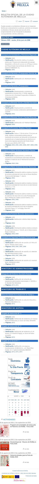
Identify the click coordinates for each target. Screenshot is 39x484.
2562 (17, 199)
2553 (13, 124)
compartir (35, 21)
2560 (6, 147)
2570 (13, 264)
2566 (24, 246)
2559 (35, 145)
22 (25, 409)
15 (25, 407)
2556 (24, 145)
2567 (17, 255)
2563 (17, 234)
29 (25, 412)
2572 (13, 322)
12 (15, 407)
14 (21, 407)
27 (18, 412)
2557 (28, 145)
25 (12, 412)
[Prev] (8, 396)
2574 (20, 352)
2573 (17, 352)
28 (21, 412)
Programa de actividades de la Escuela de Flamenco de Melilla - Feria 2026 (23, 425)
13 (18, 407)
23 (28, 409)
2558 (32, 145)
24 (9, 412)
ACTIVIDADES (9, 420)
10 (9, 407)
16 (28, 407)
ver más (27, 432)
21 (21, 409)
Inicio (3, 11)
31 (9, 414)
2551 (13, 69)
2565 (20, 246)
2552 (13, 99)
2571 (17, 285)
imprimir (27, 21)
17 (9, 409)
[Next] (29, 396)
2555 (20, 145)
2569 (24, 255)
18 (12, 409)
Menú (36, 2)
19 (15, 409)
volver (20, 21)
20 (18, 409)
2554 (17, 145)
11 (12, 407)
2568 (20, 255)
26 (15, 412)
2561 (17, 163)
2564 (17, 246)
